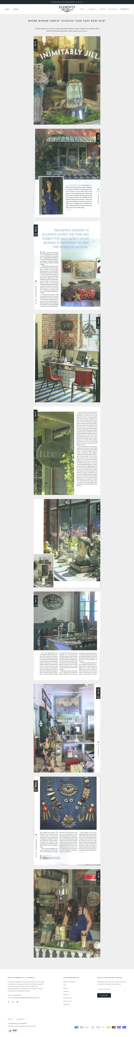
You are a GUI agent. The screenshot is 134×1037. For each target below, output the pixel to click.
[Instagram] (13, 1002)
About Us (66, 994)
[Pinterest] (17, 1002)
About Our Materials (69, 982)
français (91, 9)
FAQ (64, 985)
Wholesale (66, 1004)
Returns (65, 988)
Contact (65, 991)
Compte (103, 9)
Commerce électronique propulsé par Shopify (22, 1026)
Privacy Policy (67, 998)
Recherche (113, 9)
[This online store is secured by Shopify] (13, 1030)
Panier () (124, 9)
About (16, 9)
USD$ (82, 9)
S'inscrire (104, 995)
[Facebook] (8, 1002)
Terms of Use (67, 1001)
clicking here (83, 31)
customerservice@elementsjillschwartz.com (25, 997)
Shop (7, 9)
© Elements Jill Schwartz (17, 1023)
